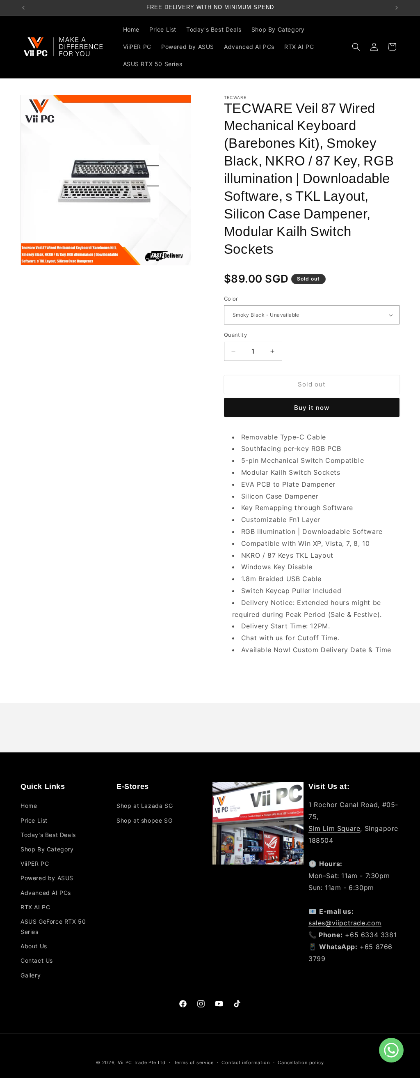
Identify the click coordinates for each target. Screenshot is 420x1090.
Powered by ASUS (47, 877)
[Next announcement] (397, 8)
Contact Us (37, 960)
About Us (34, 946)
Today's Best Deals (48, 834)
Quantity (235, 334)
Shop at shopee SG (144, 820)
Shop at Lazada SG (144, 805)
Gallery (31, 975)
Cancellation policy (301, 1062)
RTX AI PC (35, 907)
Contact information (245, 1062)
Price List (34, 820)
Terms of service (194, 1062)
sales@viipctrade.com (344, 923)
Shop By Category (47, 849)
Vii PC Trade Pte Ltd (142, 1062)
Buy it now (311, 408)
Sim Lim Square (334, 828)
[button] (281, 29)
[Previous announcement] (23, 8)
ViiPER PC (35, 863)
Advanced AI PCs (46, 892)
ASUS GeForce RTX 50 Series (53, 926)
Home (29, 805)
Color (231, 298)
